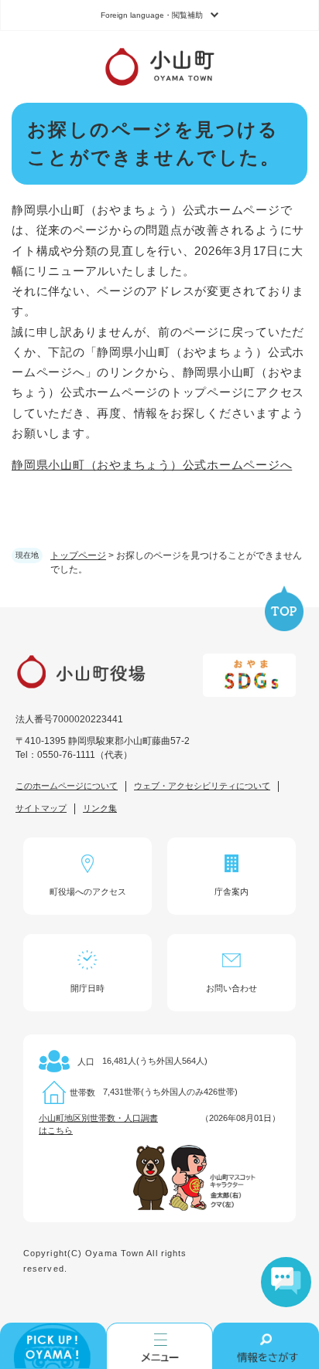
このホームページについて (66, 785)
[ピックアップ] (53, 1346)
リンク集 (100, 808)
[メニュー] (159, 1346)
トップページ (78, 555)
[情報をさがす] (266, 1346)
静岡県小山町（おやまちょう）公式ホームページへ (152, 464)
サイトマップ (41, 808)
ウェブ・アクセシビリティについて (202, 785)
